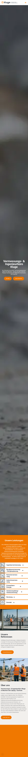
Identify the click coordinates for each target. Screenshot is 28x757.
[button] (25, 2)
